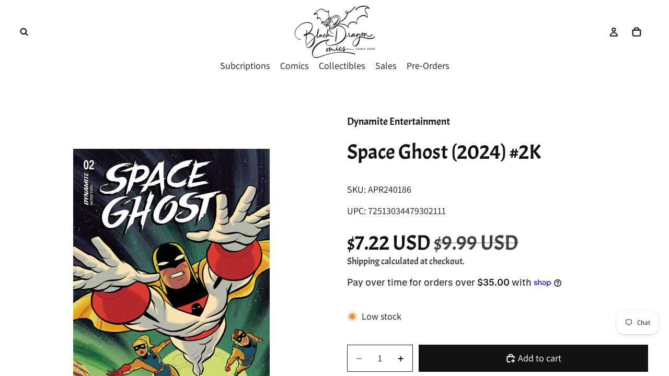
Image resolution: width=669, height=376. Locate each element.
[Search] (24, 31)
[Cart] (636, 31)
